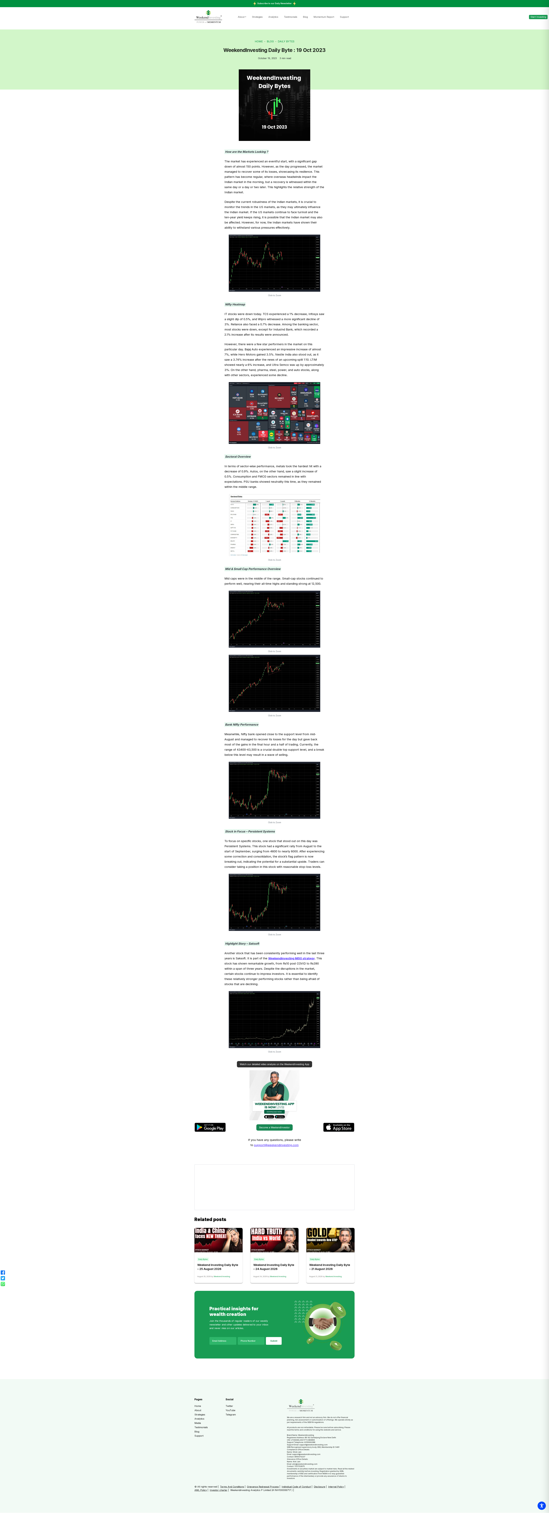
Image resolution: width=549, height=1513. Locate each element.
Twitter (229, 1406)
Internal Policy (336, 1486)
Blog (305, 16)
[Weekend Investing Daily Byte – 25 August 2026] (218, 1239)
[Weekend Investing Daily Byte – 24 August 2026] (274, 1239)
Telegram (231, 1414)
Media (197, 1423)
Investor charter (218, 1490)
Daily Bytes (286, 41)
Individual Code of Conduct (296, 1486)
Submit (273, 1341)
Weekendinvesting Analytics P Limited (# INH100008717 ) (261, 1490)
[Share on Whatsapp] (3, 1284)
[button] (274, 1064)
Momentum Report (324, 16)
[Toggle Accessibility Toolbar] (541, 1505)
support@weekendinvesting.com (276, 1145)
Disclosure (319, 1486)
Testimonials (290, 16)
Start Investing (538, 16)
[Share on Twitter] (3, 1278)
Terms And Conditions (232, 1486)
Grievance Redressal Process (263, 1486)
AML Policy (200, 1490)
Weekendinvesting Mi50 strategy (291, 958)
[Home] (208, 16)
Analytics (273, 16)
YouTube (230, 1410)
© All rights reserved (205, 1486)
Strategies (257, 16)
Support (344, 16)
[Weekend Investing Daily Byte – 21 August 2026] (330, 1239)
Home (259, 41)
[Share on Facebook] (3, 1272)
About (241, 16)
